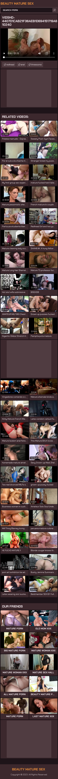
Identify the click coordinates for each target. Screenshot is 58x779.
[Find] (54, 10)
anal (23, 64)
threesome (36, 64)
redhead (10, 64)
